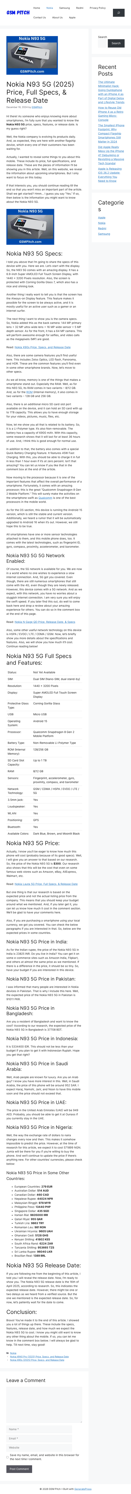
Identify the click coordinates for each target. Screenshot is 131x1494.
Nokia (49, 7)
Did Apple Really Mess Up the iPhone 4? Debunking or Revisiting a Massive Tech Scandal (111, 155)
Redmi (79, 7)
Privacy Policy (98, 7)
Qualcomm (45, 497)
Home (36, 7)
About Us (57, 17)
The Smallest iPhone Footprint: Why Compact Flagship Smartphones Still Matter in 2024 (111, 133)
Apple (72, 17)
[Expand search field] (119, 13)
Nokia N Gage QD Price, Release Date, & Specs (45, 622)
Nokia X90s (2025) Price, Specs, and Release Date (37, 1360)
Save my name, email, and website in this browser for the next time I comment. (44, 1457)
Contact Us (39, 17)
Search (102, 37)
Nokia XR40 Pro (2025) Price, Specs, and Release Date (39, 1356)
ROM (29, 392)
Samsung (64, 7)
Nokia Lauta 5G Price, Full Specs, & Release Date (46, 884)
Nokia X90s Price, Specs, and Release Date (43, 347)
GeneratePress (83, 1488)
